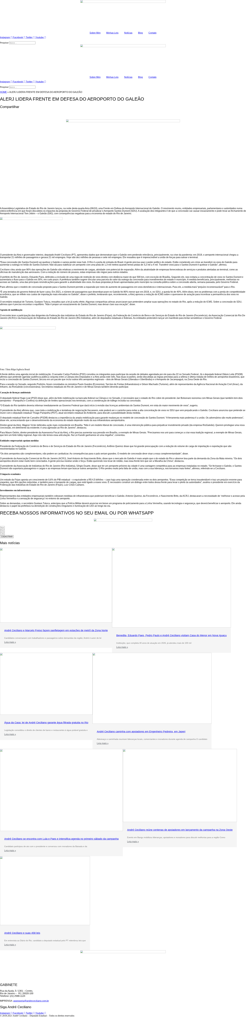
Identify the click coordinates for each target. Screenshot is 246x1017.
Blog (140, 33)
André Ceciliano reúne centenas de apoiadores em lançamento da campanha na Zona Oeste (180, 829)
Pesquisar (4, 42)
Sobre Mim (95, 33)
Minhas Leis (112, 33)
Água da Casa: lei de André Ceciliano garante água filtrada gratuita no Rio (46, 722)
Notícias (128, 33)
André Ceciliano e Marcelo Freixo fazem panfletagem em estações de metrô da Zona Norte (56, 630)
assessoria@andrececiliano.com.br (31, 1001)
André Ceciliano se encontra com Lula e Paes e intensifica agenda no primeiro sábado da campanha (61, 838)
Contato (152, 33)
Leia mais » (10, 642)
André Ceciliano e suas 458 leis (22, 933)
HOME (3, 92)
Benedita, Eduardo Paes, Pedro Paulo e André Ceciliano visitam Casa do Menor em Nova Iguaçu (171, 635)
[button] (123, 40)
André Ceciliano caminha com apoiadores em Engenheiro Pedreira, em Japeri (141, 731)
